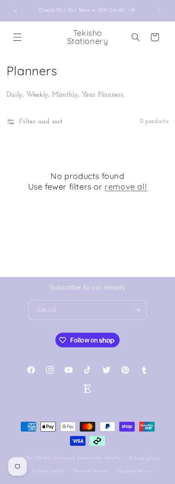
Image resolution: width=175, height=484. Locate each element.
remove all (126, 186)
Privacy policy (48, 471)
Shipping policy (133, 471)
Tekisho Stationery (55, 458)
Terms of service (90, 471)
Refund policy (144, 458)
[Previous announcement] (15, 11)
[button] (17, 37)
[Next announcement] (159, 11)
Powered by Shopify (99, 458)
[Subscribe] (136, 310)
